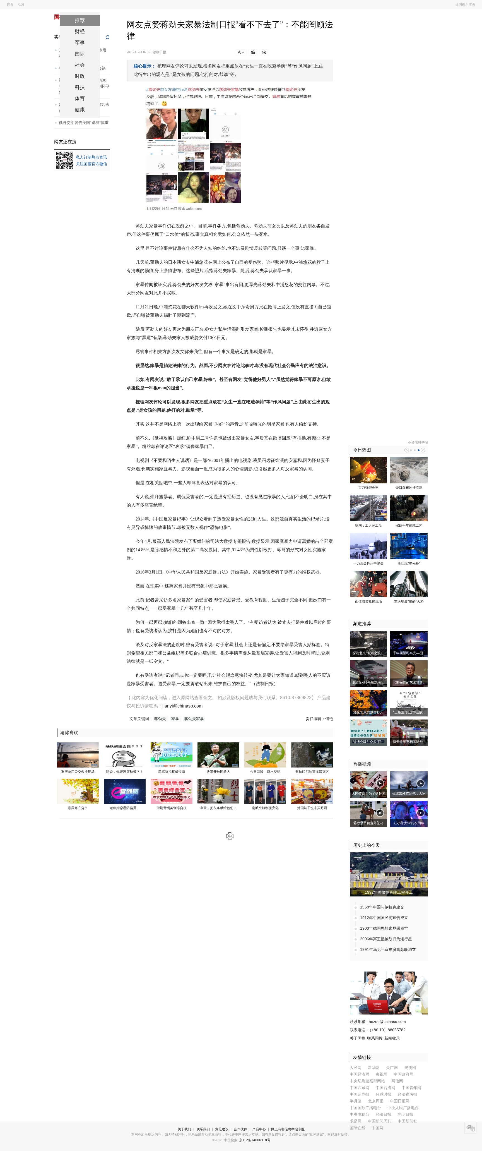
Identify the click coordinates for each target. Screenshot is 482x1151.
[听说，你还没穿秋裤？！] (125, 755)
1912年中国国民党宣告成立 (384, 917)
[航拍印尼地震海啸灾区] (312, 755)
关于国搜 (357, 1038)
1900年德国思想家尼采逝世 (384, 928)
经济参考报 (407, 1094)
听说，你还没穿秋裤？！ (124, 772)
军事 (80, 42)
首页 (10, 4)
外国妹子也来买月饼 (312, 808)
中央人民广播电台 (403, 1108)
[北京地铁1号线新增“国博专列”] (368, 673)
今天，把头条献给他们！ (218, 808)
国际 (80, 54)
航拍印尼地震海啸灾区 (312, 772)
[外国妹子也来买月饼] (312, 791)
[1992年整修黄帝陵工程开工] (389, 874)
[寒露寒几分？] (78, 791)
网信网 (397, 1081)
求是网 (356, 1121)
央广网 (392, 1068)
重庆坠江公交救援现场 (78, 772)
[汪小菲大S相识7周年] (409, 814)
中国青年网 (411, 1088)
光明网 (410, 1068)
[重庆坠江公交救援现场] (78, 755)
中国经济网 (359, 1074)
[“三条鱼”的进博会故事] (409, 703)
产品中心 (259, 1129)
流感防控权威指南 (171, 772)
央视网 (381, 1074)
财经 (80, 31)
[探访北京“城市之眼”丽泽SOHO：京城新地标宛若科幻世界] (368, 644)
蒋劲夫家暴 (194, 718)
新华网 (374, 1068)
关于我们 (184, 1129)
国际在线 (357, 1128)
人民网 (356, 1068)
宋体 (264, 52)
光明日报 (405, 1114)
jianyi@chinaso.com (182, 706)
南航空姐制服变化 (265, 808)
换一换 (108, 37)
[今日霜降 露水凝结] (265, 755)
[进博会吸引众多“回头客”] (368, 733)
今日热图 (362, 449)
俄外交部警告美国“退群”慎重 (84, 122)
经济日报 (383, 1114)
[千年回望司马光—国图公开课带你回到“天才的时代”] (409, 644)
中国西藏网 (359, 1088)
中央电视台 (359, 1114)
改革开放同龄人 (218, 772)
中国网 (378, 1128)
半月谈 (356, 1101)
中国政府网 (403, 1074)
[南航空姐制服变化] (265, 791)
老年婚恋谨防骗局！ (125, 808)
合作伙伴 (240, 1129)
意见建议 (221, 1129)
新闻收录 (392, 1038)
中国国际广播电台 (365, 1108)
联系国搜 (375, 1038)
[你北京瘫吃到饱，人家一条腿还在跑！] (409, 784)
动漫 (21, 4)
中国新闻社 (407, 1121)
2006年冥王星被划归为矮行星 (386, 939)
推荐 (80, 20)
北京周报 (376, 1101)
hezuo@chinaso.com (387, 1021)
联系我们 (203, 1129)
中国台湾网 (385, 1088)
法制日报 (159, 52)
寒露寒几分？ (78, 808)
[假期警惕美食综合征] (171, 791)
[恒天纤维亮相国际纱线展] (409, 733)
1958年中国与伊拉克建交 (382, 907)
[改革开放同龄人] (218, 755)
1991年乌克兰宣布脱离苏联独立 (388, 949)
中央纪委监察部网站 (367, 1081)
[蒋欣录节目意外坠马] (368, 814)
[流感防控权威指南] (171, 755)
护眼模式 (470, 1128)
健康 (80, 109)
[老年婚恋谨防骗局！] (125, 791)
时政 (80, 76)
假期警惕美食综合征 (171, 808)
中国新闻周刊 (379, 1121)
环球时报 (383, 1094)
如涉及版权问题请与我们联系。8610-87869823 (265, 697)
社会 (80, 65)
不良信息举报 (418, 442)
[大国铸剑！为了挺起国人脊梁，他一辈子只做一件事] (368, 784)
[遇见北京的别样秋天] (368, 703)
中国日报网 (399, 1101)
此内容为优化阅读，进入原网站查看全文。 (175, 697)
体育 (80, 98)
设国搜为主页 (465, 4)
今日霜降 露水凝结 (265, 772)
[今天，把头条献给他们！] (218, 791)
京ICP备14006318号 (254, 1140)
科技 (80, 87)
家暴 (175, 718)
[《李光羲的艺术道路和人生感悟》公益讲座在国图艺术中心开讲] (409, 673)
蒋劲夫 (160, 718)
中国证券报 (359, 1094)
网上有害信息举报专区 (288, 1129)
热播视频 (362, 764)
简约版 (253, 52)
